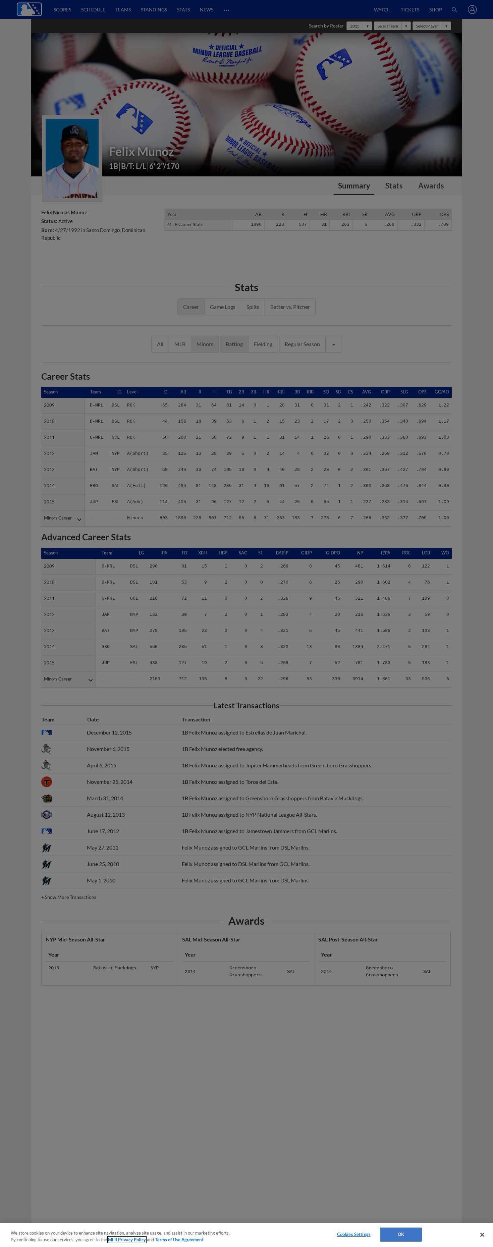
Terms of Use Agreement (179, 1239)
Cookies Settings (354, 1234)
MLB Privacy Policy (127, 1239)
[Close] (482, 1234)
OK (401, 1234)
